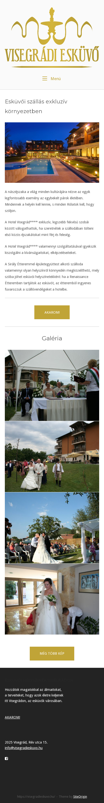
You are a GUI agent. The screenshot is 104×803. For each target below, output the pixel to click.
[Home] (52, 37)
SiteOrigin (80, 796)
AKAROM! (12, 717)
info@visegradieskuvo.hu (24, 748)
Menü (55, 78)
